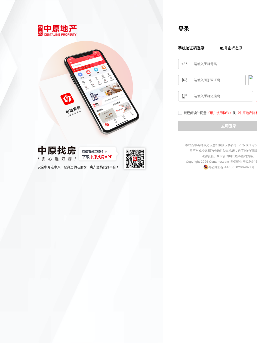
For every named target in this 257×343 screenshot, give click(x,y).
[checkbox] (180, 113)
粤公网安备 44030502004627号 (231, 167)
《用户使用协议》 (220, 113)
